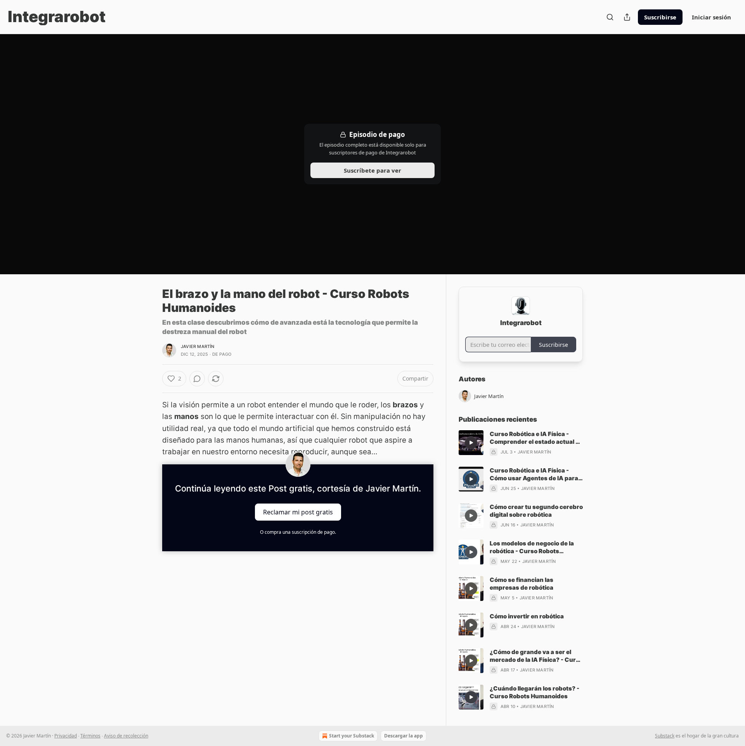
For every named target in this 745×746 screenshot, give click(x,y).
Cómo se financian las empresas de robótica (521, 583)
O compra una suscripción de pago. (298, 532)
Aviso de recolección (126, 735)
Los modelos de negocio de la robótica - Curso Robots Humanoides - (532, 547)
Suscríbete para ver (372, 170)
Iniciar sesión (711, 17)
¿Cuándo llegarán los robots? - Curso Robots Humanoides (534, 692)
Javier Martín (198, 346)
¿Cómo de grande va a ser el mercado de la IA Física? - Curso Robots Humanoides (536, 656)
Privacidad (65, 735)
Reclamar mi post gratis (298, 511)
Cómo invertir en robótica (527, 616)
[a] (471, 442)
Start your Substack (351, 735)
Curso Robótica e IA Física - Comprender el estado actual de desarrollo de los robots (536, 438)
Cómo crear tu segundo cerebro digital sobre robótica (536, 510)
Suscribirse (660, 17)
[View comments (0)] (197, 378)
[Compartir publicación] (627, 17)
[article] (521, 443)
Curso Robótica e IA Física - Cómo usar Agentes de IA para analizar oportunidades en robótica (534, 474)
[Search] (610, 17)
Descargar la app (403, 735)
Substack (664, 735)
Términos (90, 735)
